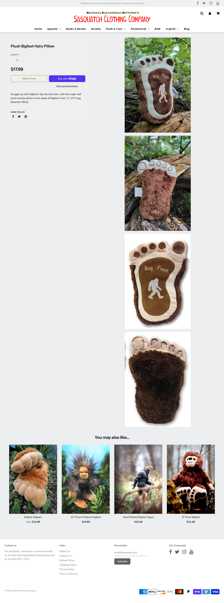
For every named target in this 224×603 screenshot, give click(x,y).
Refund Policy (67, 560)
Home (38, 28)
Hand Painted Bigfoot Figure (138, 517)
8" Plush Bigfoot (191, 517)
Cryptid (171, 28)
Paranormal (139, 28)
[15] (86, 479)
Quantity (15, 55)
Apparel (52, 28)
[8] (191, 479)
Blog (187, 28)
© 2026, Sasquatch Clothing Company (20, 590)
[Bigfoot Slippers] (33, 479)
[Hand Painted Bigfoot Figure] (138, 479)
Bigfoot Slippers (33, 517)
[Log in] (210, 13)
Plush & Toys (114, 28)
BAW (157, 28)
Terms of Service (68, 574)
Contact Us (65, 556)
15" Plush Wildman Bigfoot (86, 517)
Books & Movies (76, 28)
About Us (64, 551)
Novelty (96, 28)
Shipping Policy (67, 565)
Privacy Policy (66, 569)
